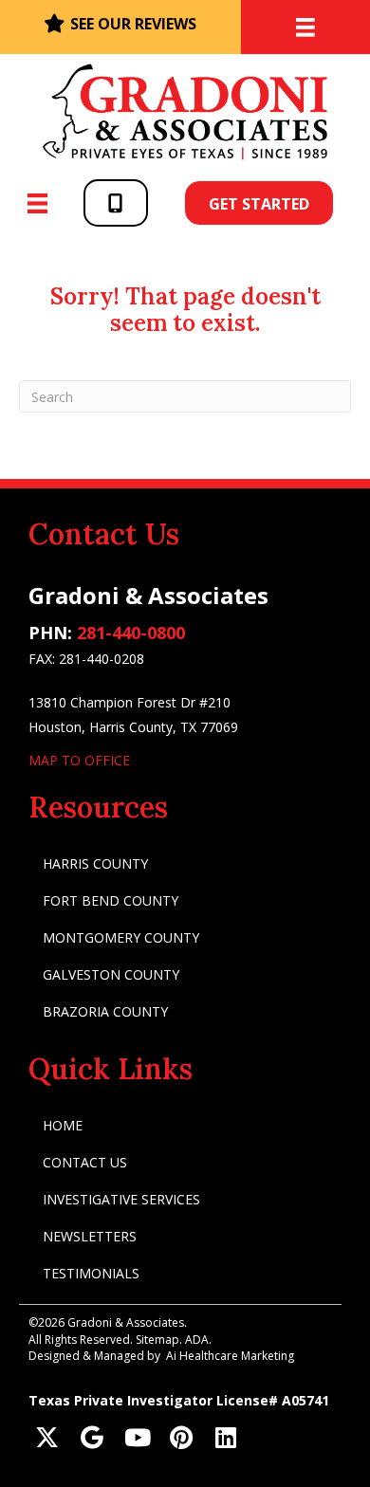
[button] (115, 202)
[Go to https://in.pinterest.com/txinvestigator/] (181, 1439)
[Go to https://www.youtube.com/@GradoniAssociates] (136, 1439)
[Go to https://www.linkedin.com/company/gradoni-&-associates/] (225, 1439)
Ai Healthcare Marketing (230, 1356)
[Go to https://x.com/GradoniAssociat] (47, 1439)
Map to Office (79, 760)
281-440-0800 (131, 632)
